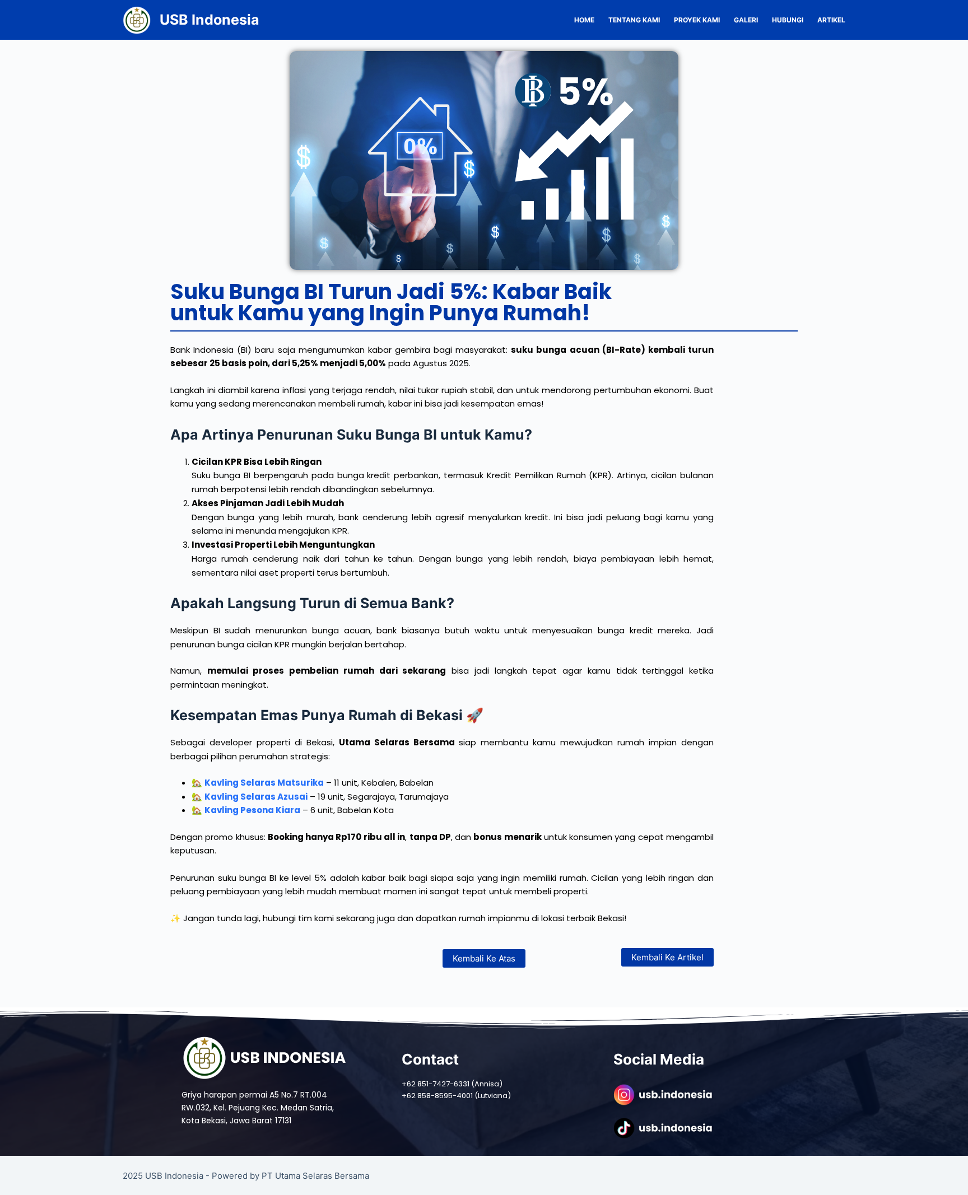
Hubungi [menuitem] (787, 20)
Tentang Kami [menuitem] (634, 20)
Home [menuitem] (584, 20)
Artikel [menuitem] (831, 20)
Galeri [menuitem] (746, 20)
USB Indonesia (209, 19)
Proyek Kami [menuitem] (697, 20)
